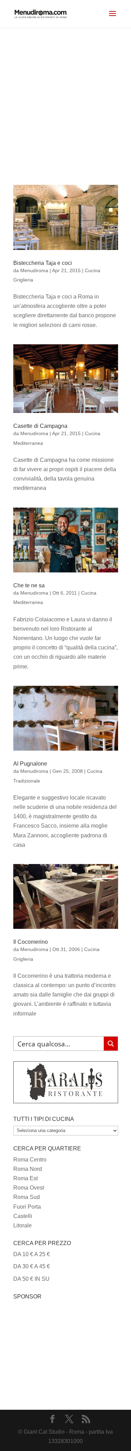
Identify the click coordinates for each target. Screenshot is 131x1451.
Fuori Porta (27, 1207)
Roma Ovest (28, 1188)
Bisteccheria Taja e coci (42, 263)
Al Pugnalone (30, 764)
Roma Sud (26, 1197)
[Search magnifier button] (111, 1044)
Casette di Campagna (40, 426)
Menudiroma (34, 270)
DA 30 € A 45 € (31, 1266)
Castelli (22, 1216)
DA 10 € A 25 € (31, 1254)
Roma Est (25, 1178)
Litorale (22, 1225)
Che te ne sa (29, 585)
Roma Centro (29, 1160)
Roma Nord (27, 1169)
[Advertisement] (65, 96)
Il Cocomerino (30, 942)
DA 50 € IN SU (31, 1279)
